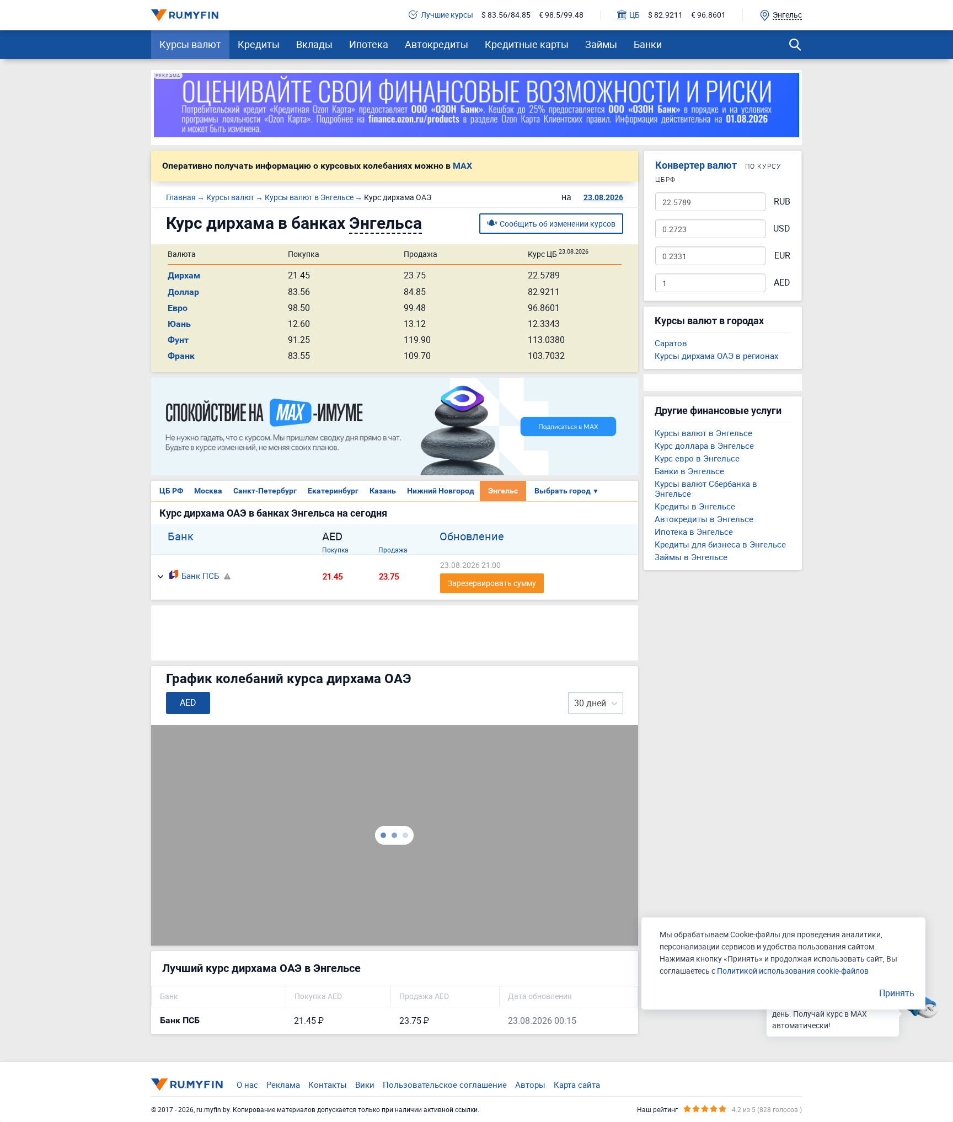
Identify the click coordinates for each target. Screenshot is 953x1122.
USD (781, 228)
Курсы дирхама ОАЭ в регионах (716, 356)
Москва (208, 490)
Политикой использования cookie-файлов (793, 970)
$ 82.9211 (665, 15)
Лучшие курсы (447, 15)
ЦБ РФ (171, 490)
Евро (178, 308)
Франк (181, 356)
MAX (462, 166)
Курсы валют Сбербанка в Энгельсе (706, 488)
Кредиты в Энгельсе (695, 506)
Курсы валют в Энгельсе (703, 433)
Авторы (530, 1084)
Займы (601, 44)
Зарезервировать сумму (492, 583)
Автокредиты (436, 44)
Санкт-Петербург (265, 490)
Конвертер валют (696, 165)
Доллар (183, 292)
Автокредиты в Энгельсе (704, 519)
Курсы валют (190, 44)
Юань (179, 324)
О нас (247, 1084)
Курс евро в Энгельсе (697, 458)
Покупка (335, 550)
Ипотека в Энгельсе (694, 531)
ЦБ (634, 15)
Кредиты (259, 44)
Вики (364, 1084)
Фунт (178, 340)
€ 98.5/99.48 (561, 15)
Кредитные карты (527, 44)
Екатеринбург (333, 490)
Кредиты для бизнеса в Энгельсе (720, 544)
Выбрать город (566, 490)
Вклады (314, 44)
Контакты (327, 1084)
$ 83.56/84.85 (506, 15)
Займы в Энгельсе (691, 557)
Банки (648, 44)
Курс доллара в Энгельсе (704, 445)
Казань (383, 490)
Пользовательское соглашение (445, 1084)
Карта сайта (577, 1084)
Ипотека (368, 44)
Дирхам (184, 275)
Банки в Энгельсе (689, 471)
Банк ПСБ (200, 575)
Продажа (393, 550)
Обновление (472, 536)
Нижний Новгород (440, 490)
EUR (782, 255)
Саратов (671, 343)
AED (782, 282)
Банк (181, 536)
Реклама (283, 1084)
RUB (782, 201)
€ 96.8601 (708, 15)
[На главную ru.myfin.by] (187, 1084)
